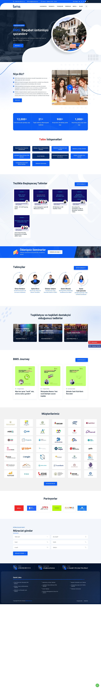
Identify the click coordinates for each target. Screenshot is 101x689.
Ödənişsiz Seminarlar (76, 588)
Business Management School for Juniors (50, 592)
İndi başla (12, 45)
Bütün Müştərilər (50, 483)
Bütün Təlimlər (81, 184)
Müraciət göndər (19, 553)
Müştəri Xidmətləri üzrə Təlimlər (78, 582)
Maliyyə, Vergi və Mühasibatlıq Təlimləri (21, 587)
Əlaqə (81, 6)
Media (74, 6)
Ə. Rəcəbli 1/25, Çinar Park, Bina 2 (77, 568)
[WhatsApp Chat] (97, 685)
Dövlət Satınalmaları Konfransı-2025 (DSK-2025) (23, 331)
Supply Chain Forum (73, 333)
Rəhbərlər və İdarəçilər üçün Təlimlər (20, 590)
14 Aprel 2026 (20, 388)
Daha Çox (17, 100)
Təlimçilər (60, 6)
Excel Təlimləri (46, 588)
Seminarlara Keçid (54, 252)
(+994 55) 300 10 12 (20, 1)
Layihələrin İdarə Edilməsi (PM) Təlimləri (50, 585)
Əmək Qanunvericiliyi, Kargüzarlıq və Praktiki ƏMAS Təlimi (21, 234)
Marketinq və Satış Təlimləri (49, 582)
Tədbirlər (68, 6)
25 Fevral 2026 (71, 388)
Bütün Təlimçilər (80, 267)
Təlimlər (51, 6)
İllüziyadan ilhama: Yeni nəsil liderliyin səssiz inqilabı (49, 394)
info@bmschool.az (33, 1)
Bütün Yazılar (81, 359)
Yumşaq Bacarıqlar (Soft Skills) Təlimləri (78, 585)
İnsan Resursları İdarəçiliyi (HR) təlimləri (21, 204)
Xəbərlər (86, 600)
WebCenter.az (28, 600)
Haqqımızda (43, 6)
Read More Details (20, 338)
